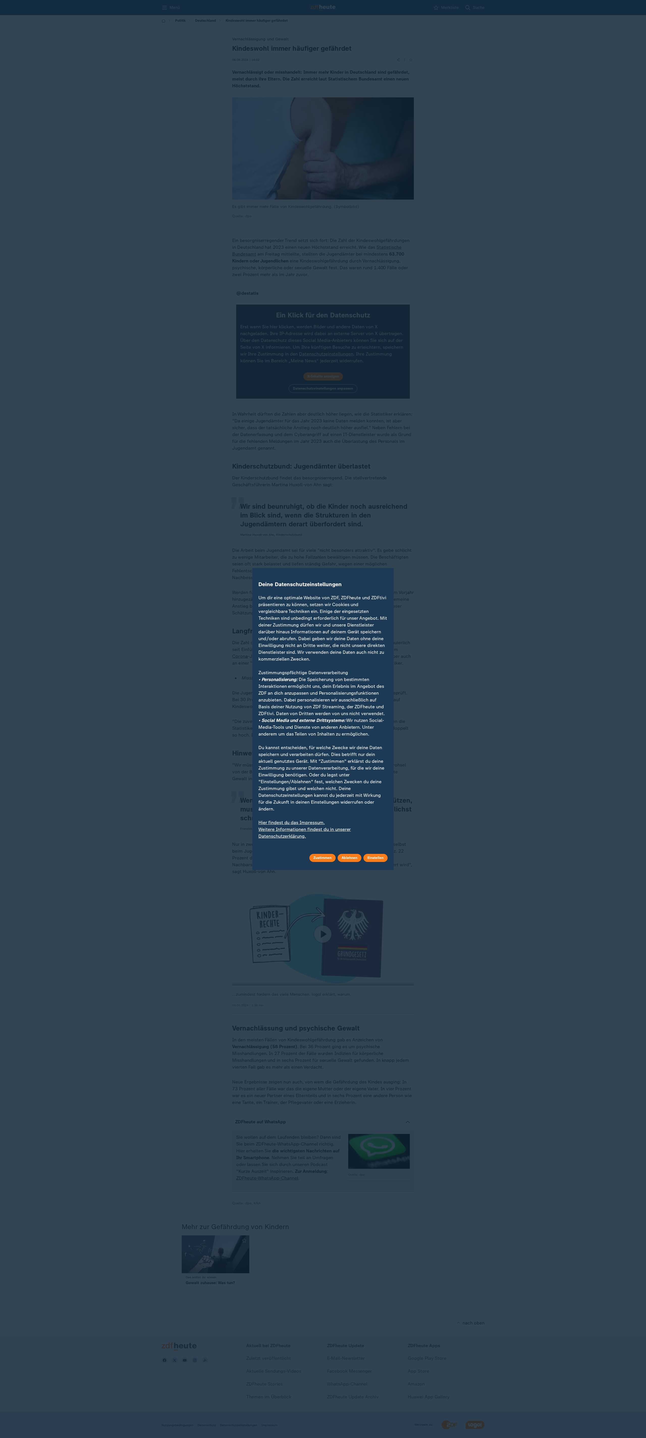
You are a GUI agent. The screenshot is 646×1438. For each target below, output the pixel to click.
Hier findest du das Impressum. (291, 822)
